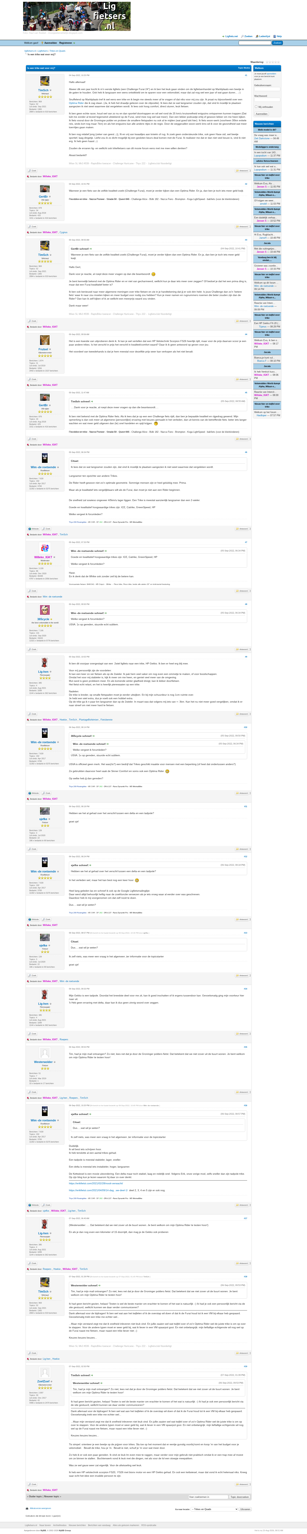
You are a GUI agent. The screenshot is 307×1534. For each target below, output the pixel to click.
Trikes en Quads (57, 51)
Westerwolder (43, 1062)
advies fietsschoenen (267, 161)
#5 (246, 392)
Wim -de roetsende (43, 467)
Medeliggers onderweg (267, 147)
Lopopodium (260, 155)
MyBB (43, 1530)
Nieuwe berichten (77, 1525)
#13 (245, 933)
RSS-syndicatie (148, 1525)
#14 (245, 989)
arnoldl (263, 203)
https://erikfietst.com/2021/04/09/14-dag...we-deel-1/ (98, 1190)
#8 (246, 604)
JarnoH (262, 237)
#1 (246, 75)
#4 (246, 334)
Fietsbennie (106, 719)
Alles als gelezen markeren (126, 1525)
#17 (245, 1218)
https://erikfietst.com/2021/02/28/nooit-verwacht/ (96, 1183)
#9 (246, 657)
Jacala (267, 243)
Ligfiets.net (231, 36)
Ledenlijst (264, 36)
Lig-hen (43, 671)
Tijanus (262, 326)
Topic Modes (244, 68)
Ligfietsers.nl (31, 1525)
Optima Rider (76, 103)
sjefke (43, 819)
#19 (245, 1366)
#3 (246, 240)
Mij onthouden (265, 107)
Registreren (65, 43)
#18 (245, 1276)
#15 (245, 1047)
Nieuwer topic (51, 1496)
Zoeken (248, 36)
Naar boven (45, 1525)
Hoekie (63, 719)
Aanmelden (50, 43)
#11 (245, 806)
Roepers (64, 1039)
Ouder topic (35, 1496)
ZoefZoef (43, 1381)
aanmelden (271, 74)
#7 (246, 542)
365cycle (43, 619)
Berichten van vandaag (99, 1525)
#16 (245, 1105)
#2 (246, 184)
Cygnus (64, 232)
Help (279, 36)
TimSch (43, 90)
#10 (245, 727)
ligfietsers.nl (30, 51)
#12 (245, 856)
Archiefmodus (59, 1525)
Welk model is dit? (267, 130)
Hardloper (261, 415)
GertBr (43, 196)
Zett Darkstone (262, 138)
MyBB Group (65, 1530)
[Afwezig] (51, 619)
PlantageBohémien (88, 719)
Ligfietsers (43, 51)
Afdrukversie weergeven (40, 1508)
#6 (246, 452)
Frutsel (43, 349)
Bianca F (261, 361)
